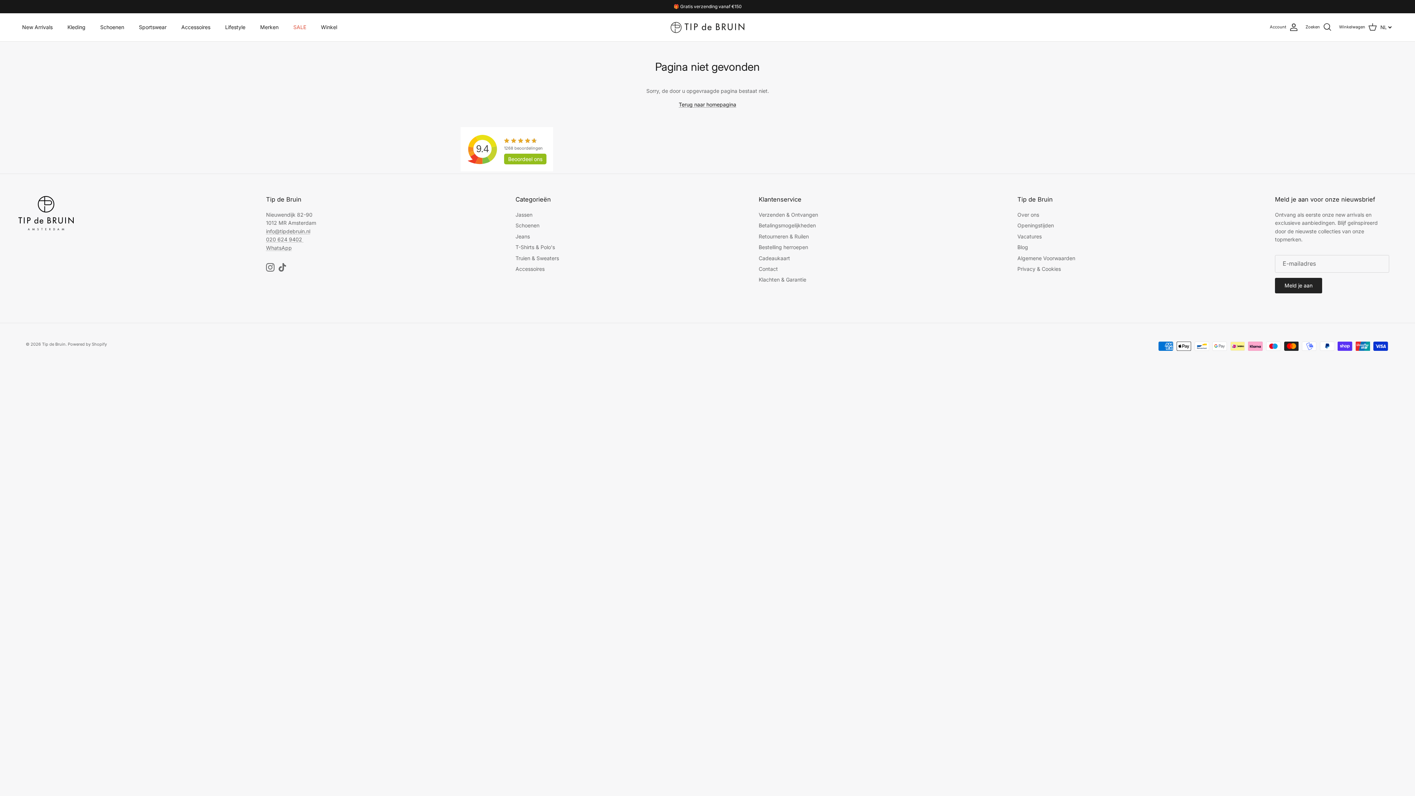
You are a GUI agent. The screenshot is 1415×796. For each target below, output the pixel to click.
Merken (269, 27)
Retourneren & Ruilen (784, 236)
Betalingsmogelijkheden (787, 225)
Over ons (1028, 215)
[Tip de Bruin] (707, 27)
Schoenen (112, 27)
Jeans (523, 236)
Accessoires (195, 27)
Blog (1022, 247)
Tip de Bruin (54, 344)
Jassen (524, 215)
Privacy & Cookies (1039, 269)
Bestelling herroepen (783, 247)
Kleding (76, 27)
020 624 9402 (284, 239)
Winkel (329, 27)
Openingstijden (1035, 225)
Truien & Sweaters (537, 258)
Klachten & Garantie (782, 279)
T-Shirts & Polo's (535, 247)
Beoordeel (525, 159)
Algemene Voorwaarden (1046, 258)
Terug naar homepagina (707, 104)
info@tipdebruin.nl (288, 231)
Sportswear (153, 27)
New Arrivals (37, 27)
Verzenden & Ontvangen (788, 215)
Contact (768, 269)
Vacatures (1029, 236)
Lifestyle (235, 27)
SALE (299, 27)
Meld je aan (1299, 285)
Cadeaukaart (774, 258)
